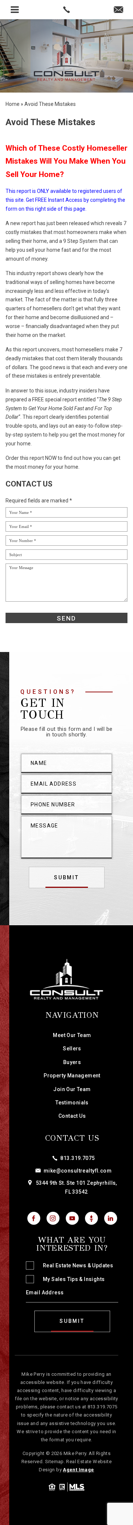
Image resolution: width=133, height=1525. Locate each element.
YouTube (72, 1218)
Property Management (72, 1075)
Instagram (53, 1218)
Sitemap (54, 1461)
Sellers (72, 1048)
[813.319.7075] (66, 9)
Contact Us (72, 1116)
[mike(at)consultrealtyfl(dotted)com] (118, 10)
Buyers (72, 1062)
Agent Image (78, 1469)
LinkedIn (110, 1218)
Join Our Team (72, 1089)
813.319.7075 (77, 1158)
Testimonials (72, 1103)
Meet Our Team (72, 1035)
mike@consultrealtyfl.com (78, 1171)
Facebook (33, 1218)
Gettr (91, 1218)
